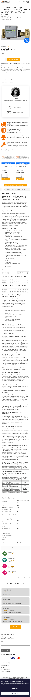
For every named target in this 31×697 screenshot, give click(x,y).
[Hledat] (19, 1)
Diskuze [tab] (18, 189)
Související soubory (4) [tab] (11, 189)
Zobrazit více (15, 626)
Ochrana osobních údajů (6, 671)
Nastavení (15, 688)
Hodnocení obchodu (15, 583)
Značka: (6, 19)
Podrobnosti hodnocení (20, 18)
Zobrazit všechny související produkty (15, 185)
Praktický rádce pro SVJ (17, 678)
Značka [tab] (23, 189)
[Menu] (27, 1)
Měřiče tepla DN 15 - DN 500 (23, 501)
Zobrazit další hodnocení (23, 578)
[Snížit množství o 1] (6, 60)
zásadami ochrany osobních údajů (21, 647)
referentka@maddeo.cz (18, 112)
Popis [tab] (3, 189)
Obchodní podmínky (5, 669)
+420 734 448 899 (17, 107)
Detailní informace (5, 75)
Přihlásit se (5, 650)
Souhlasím (15, 693)
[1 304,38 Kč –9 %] (22, 157)
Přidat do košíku (14, 59)
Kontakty (3, 667)
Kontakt (10, 678)
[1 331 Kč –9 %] (8, 157)
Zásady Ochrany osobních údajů (20, 677)
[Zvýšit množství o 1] (6, 59)
